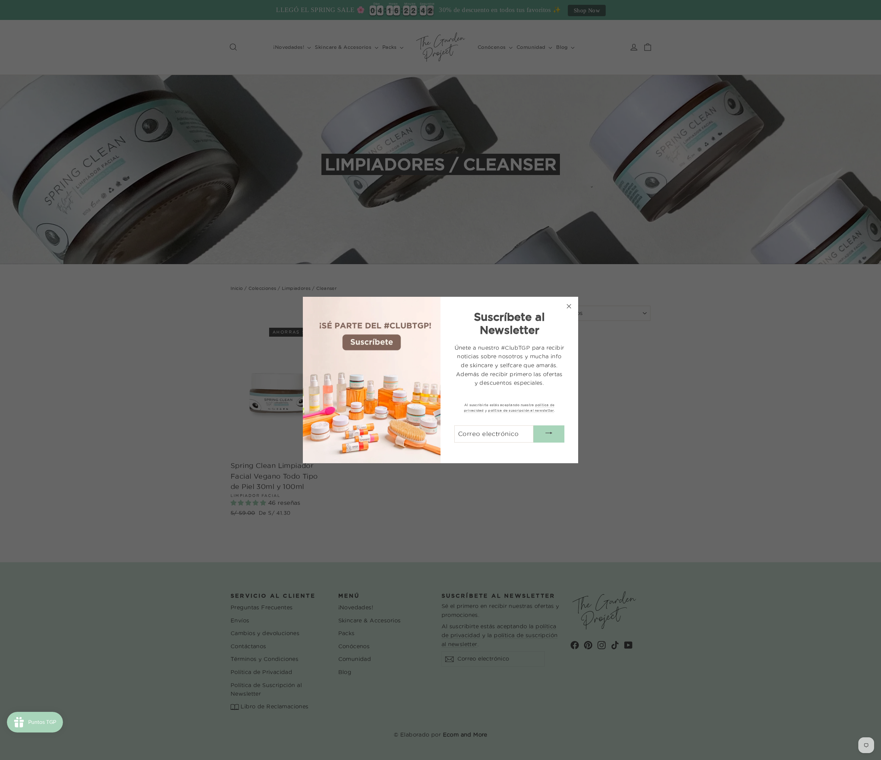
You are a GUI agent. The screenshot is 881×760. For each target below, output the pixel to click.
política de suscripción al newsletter (521, 410)
